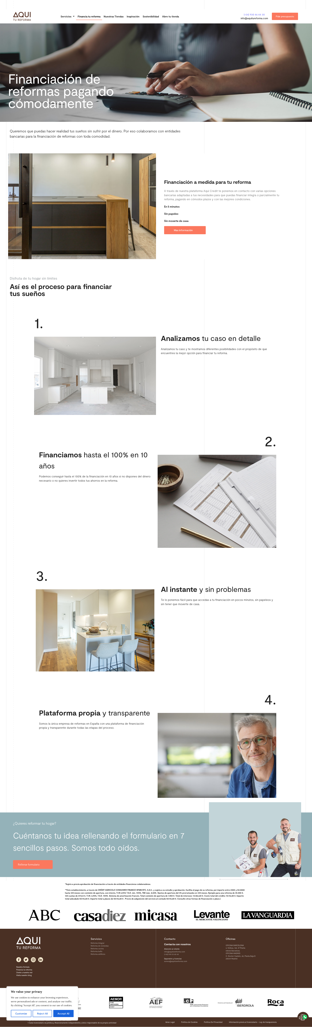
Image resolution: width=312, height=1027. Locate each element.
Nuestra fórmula (22, 967)
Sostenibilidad (151, 16)
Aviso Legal (170, 1022)
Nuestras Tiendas (114, 16)
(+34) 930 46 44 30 (254, 14)
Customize (21, 1013)
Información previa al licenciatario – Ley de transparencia (253, 1022)
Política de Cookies (189, 1022)
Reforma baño (96, 951)
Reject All (42, 1013)
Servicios (66, 16)
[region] (42, 1003)
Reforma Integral (97, 943)
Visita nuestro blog (24, 975)
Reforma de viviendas (100, 946)
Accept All (63, 1013)
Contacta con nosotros (177, 944)
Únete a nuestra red (24, 972)
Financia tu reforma (89, 16)
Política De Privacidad (213, 1022)
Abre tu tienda (170, 16)
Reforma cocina (97, 948)
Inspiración (133, 16)
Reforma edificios (98, 954)
